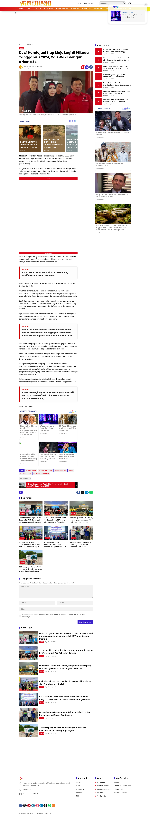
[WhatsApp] (91, 492)
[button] (124, 3)
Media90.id (27, 66)
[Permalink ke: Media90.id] (21, 67)
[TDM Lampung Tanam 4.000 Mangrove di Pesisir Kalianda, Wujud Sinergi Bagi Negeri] (30, 557)
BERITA (21, 48)
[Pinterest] (29, 805)
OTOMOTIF (80, 789)
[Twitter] (82, 492)
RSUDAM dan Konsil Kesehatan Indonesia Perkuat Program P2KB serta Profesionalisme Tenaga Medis (55, 544)
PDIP (71, 471)
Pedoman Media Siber (122, 786)
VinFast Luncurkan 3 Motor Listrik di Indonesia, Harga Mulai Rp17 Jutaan (116, 59)
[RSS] (53, 805)
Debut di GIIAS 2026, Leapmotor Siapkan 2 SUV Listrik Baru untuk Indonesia (116, 67)
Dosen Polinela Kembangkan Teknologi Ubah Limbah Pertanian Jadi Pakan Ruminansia (81, 544)
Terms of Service (120, 792)
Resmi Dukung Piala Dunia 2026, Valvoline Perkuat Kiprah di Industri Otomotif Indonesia (115, 101)
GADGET (100, 792)
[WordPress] (33, 805)
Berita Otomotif (103, 786)
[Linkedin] (41, 805)
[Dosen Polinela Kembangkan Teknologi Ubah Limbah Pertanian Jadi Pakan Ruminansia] (81, 533)
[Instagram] (37, 805)
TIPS (77, 796)
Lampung (101, 782)
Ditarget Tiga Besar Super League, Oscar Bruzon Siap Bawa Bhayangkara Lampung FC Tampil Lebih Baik (116, 92)
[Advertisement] (75, 27)
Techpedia (101, 796)
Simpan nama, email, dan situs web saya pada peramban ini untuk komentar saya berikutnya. (53, 615)
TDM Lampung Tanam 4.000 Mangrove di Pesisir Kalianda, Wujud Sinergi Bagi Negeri (30, 569)
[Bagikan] (91, 67)
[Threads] (45, 805)
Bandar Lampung (103, 789)
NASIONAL (79, 792)
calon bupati (31, 471)
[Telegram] (87, 492)
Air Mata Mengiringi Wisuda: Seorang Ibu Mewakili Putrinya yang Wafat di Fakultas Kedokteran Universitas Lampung (48, 395)
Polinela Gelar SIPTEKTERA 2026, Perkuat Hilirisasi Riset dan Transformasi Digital (30, 544)
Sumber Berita (25, 478)
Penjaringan (26, 473)
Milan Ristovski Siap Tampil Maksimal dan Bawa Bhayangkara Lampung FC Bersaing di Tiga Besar (117, 84)
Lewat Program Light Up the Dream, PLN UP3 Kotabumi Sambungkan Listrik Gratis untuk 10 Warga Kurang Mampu (30, 520)
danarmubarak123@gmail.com (34, 794)
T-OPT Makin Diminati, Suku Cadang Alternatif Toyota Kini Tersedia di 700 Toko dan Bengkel (55, 520)
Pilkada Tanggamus (42, 473)
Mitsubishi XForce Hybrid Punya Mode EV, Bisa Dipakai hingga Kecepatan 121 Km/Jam (115, 51)
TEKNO (78, 786)
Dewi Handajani (46, 471)
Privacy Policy (119, 789)
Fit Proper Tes (61, 471)
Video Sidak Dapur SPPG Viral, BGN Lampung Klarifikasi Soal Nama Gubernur (45, 274)
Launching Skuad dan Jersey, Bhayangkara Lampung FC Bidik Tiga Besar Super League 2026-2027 (81, 520)
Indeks (116, 782)
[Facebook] (78, 492)
